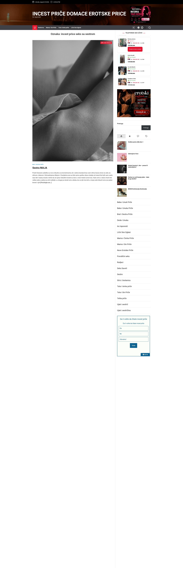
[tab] (121, 136)
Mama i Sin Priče (51, 27)
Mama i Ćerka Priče (125, 238)
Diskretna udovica (131, 36)
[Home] (35, 27)
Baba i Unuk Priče (124, 202)
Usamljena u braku (132, 76)
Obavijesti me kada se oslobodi (135, 46)
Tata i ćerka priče (63, 27)
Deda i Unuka (122, 220)
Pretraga (120, 124)
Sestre (120, 274)
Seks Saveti (122, 268)
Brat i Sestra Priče (38, 164)
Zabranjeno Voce (133, 153)
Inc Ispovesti (122, 226)
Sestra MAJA (39, 167)
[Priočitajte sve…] (46, 182)
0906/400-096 (136, 40)
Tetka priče (122, 298)
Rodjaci (120, 262)
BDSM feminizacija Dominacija (137, 189)
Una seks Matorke (131, 64)
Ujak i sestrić (122, 304)
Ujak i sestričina (124, 310)
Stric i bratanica (123, 280)
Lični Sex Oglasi (76, 27)
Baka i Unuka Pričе (125, 208)
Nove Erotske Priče (125, 250)
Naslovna (41, 27)
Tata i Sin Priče (123, 292)
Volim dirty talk (131, 53)
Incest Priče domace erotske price (79, 13)
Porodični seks (123, 256)
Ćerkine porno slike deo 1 (135, 142)
